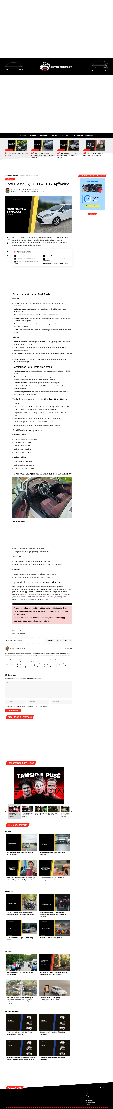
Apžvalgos (9, 149)
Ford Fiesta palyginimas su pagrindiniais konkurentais (54, 259)
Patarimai (86, 149)
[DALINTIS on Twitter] (8, 247)
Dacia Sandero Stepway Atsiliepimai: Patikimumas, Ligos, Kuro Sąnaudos (42, 155)
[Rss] (106, 1087)
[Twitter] (103, 1087)
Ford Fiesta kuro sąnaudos (52, 255)
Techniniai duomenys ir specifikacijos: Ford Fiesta (26, 262)
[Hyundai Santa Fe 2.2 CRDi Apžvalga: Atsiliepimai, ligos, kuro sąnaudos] (69, 145)
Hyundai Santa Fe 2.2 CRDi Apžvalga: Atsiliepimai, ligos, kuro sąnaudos (67, 155)
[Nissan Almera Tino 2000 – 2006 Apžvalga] (17, 145)
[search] (106, 135)
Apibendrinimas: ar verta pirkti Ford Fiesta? (56, 263)
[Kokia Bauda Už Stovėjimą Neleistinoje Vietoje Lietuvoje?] (95, 145)
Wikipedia (22, 633)
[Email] (8, 251)
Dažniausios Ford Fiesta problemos (25, 258)
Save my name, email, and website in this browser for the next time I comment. (28, 706)
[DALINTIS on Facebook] (8, 243)
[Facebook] (100, 1087)
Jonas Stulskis (22, 189)
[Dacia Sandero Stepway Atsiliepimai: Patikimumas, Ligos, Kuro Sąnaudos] (43, 145)
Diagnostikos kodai (12, 1011)
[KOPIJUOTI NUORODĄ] (8, 255)
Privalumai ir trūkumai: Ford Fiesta (25, 255)
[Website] (71, 648)
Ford (19, 630)
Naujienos (8, 951)
